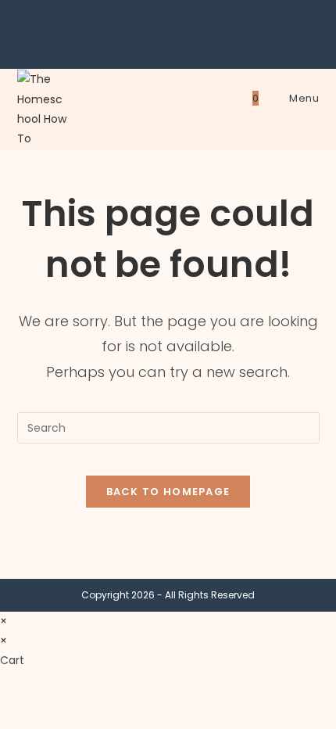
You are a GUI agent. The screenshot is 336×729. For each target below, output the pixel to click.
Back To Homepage (168, 491)
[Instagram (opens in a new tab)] (170, 41)
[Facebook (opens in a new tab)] (148, 41)
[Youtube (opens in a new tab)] (189, 41)
